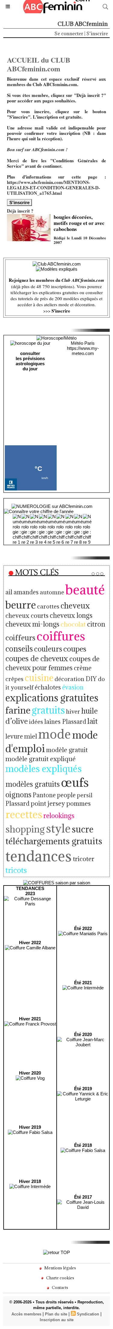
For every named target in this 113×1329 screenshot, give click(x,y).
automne (52, 592)
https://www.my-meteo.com (83, 351)
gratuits (48, 710)
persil (85, 795)
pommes (78, 803)
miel (30, 736)
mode (54, 734)
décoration (69, 679)
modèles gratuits (32, 784)
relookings (58, 815)
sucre (82, 829)
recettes (23, 814)
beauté (85, 589)
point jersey (48, 803)
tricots (16, 870)
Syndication (88, 1314)
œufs (75, 782)
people (66, 795)
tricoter (83, 859)
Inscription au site (57, 1320)
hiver (73, 711)
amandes (26, 592)
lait (92, 721)
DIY (91, 679)
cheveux (75, 606)
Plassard (17, 804)
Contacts (59, 1287)
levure (14, 736)
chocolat (73, 624)
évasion (72, 687)
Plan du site (56, 1314)
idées (36, 721)
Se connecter (69, 33)
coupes (74, 649)
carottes (48, 606)
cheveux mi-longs (32, 624)
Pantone (44, 795)
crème (83, 668)
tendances (38, 856)
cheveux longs (71, 615)
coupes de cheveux (36, 658)
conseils (19, 649)
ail (8, 592)
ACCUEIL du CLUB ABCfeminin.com (38, 64)
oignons (18, 794)
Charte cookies (59, 1278)
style (58, 828)
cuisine (39, 677)
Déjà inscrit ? (20, 210)
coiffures (60, 636)
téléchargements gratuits (53, 841)
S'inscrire (97, 33)
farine (17, 710)
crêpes (14, 679)
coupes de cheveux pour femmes (52, 663)
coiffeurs (20, 638)
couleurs (48, 649)
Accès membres (26, 1314)
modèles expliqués (43, 768)
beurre (20, 604)
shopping (25, 829)
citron (96, 624)
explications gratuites (51, 697)
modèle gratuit (67, 750)
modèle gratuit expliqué (40, 759)
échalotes (48, 687)
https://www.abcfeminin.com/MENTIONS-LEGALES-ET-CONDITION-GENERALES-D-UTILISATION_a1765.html (53, 187)
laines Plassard (65, 721)
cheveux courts (27, 616)
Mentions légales (59, 1268)
